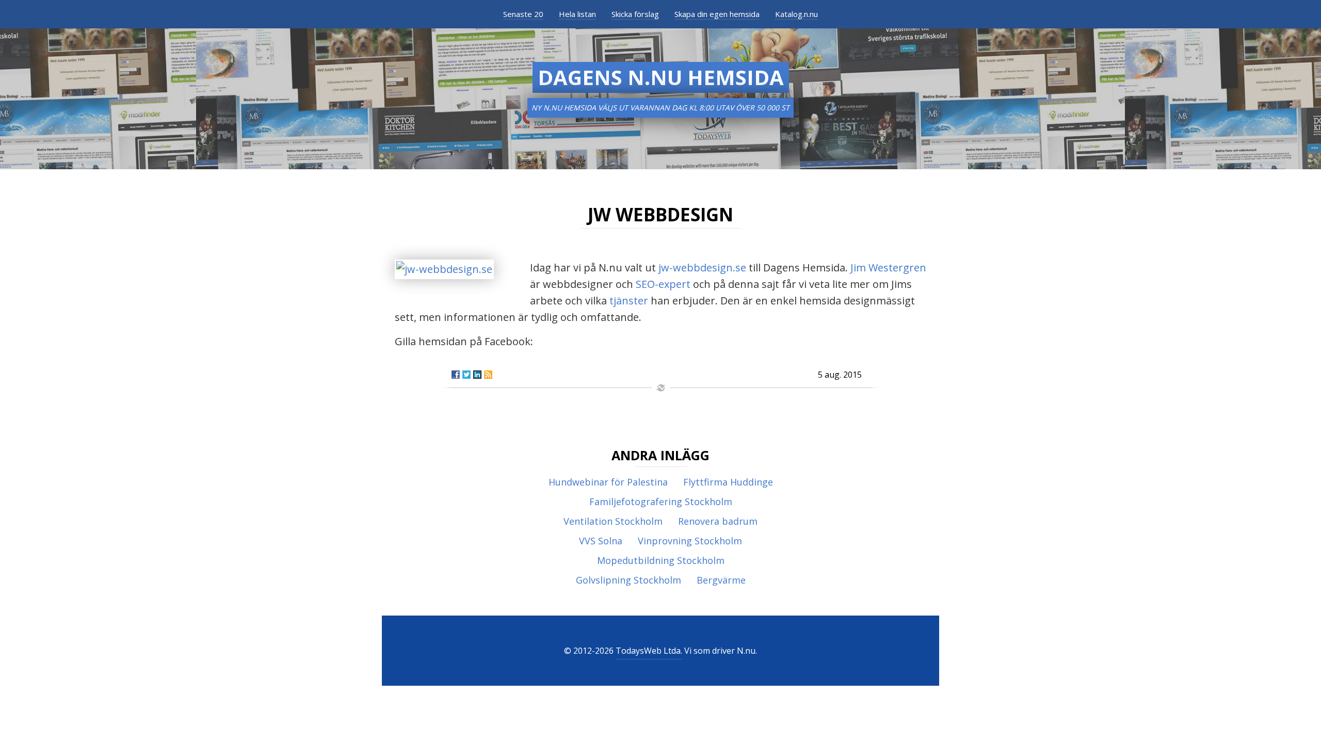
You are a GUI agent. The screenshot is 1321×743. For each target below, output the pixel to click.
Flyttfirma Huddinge (728, 482)
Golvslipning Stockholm (628, 580)
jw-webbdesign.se (702, 267)
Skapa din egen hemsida (717, 14)
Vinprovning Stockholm (690, 541)
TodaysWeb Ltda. (649, 650)
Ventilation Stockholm (613, 521)
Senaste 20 (523, 14)
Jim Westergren (888, 267)
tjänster (628, 301)
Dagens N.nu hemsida (661, 77)
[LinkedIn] (477, 374)
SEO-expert (663, 284)
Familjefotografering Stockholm (660, 501)
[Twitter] (466, 374)
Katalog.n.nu (796, 14)
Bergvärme (721, 580)
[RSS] (488, 374)
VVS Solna (600, 541)
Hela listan (577, 14)
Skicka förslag (635, 14)
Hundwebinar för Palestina (608, 482)
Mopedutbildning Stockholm (660, 560)
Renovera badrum (718, 521)
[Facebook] (456, 374)
